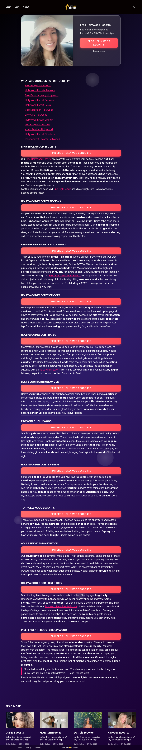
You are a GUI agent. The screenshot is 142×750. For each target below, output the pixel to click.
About (26, 7)
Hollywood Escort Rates (38, 105)
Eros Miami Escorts (50, 369)
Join (17, 7)
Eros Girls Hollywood (36, 114)
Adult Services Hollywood (39, 129)
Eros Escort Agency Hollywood (41, 95)
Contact (37, 747)
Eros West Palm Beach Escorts (61, 606)
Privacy (28, 747)
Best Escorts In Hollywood (39, 110)
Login (8, 7)
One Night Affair (62, 189)
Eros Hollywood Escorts (38, 85)
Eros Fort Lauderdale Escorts (65, 275)
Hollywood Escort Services (39, 100)
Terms (20, 747)
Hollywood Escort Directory (40, 134)
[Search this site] (134, 7)
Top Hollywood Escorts (37, 124)
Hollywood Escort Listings (39, 119)
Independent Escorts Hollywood (42, 139)
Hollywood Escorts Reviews (40, 90)
